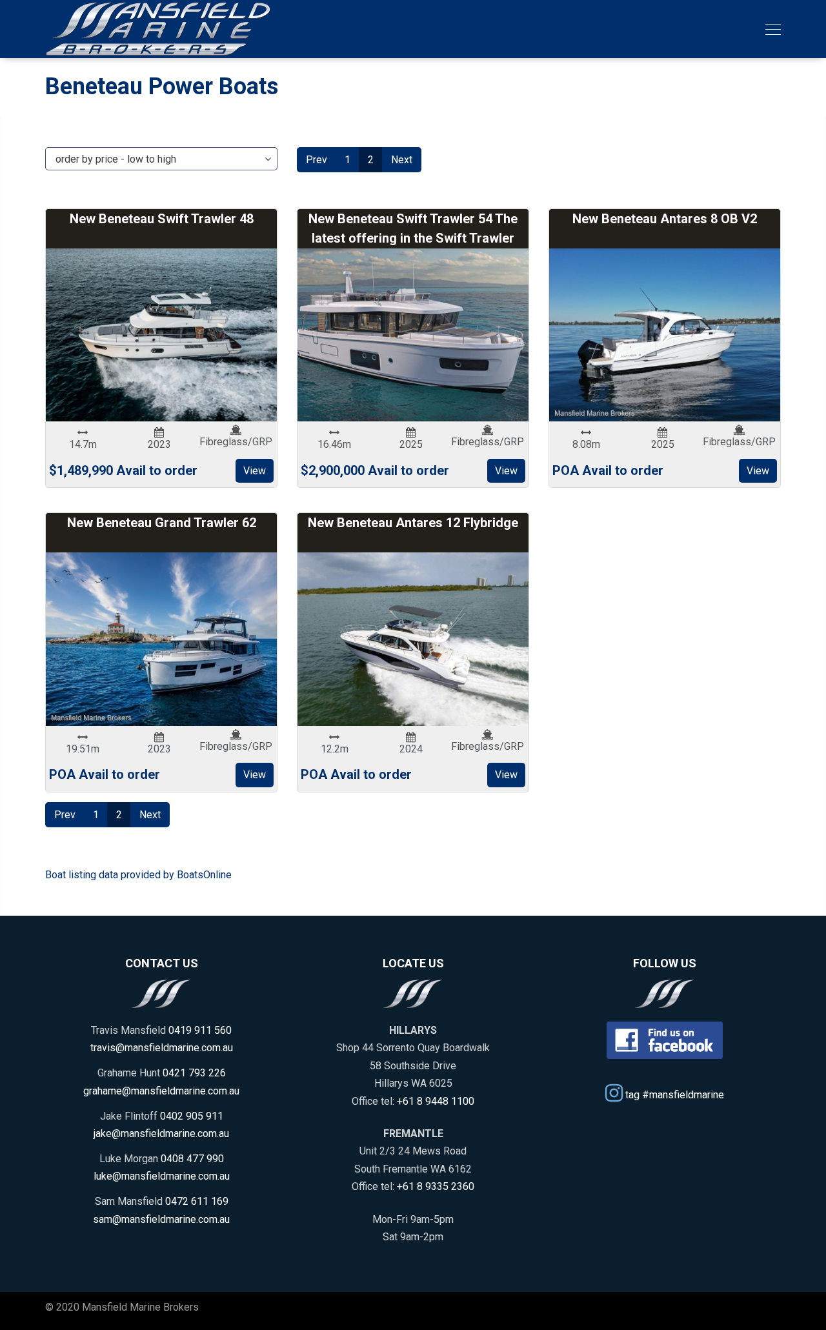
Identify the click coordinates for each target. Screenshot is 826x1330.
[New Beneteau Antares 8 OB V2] (664, 335)
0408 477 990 (192, 1159)
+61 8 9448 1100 (435, 1101)
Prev (316, 160)
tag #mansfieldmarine (673, 1095)
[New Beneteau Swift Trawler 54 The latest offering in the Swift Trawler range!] (413, 335)
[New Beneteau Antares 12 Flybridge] (413, 639)
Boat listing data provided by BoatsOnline (138, 875)
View (254, 471)
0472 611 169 (196, 1201)
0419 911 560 (200, 1030)
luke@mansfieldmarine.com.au (162, 1176)
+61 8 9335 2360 (435, 1186)
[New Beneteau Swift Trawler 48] (161, 335)
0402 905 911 (191, 1116)
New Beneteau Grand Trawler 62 (161, 522)
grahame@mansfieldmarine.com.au (161, 1091)
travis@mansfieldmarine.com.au (161, 1048)
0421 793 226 (194, 1073)
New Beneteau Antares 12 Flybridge (413, 522)
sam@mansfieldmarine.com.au (161, 1219)
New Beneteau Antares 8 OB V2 (664, 219)
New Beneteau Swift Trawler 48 (162, 219)
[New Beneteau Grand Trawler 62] (161, 639)
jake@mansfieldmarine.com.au (161, 1133)
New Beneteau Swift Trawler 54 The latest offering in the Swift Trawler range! (413, 238)
